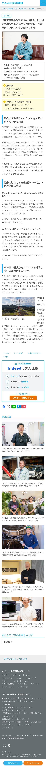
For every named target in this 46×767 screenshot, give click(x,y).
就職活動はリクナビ (29, 701)
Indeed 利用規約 (38, 735)
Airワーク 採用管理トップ (9, 9)
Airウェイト (20, 678)
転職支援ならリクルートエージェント (32, 698)
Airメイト (15, 681)
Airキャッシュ (22, 684)
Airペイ (28, 675)
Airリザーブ (32, 678)
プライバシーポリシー (22, 735)
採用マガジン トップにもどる (15, 659)
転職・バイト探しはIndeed (33, 722)
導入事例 (32, 9)
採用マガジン (23, 9)
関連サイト (28, 725)
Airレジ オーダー (16, 675)
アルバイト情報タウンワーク (33, 713)
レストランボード (22, 687)
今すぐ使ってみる (33, 763)
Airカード (26, 681)
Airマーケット (35, 684)
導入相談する (13, 763)
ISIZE (18, 725)
